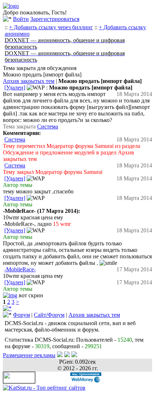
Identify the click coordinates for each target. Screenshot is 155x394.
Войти (21, 19)
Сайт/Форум (49, 315)
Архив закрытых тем (28, 81)
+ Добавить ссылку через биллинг (51, 27)
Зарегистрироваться (54, 19)
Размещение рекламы (29, 355)
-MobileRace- (20, 269)
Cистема (47, 126)
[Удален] (14, 87)
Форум (21, 315)
